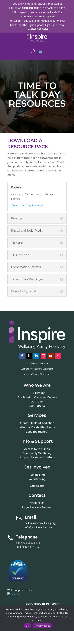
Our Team (37, 401)
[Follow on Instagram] (43, 356)
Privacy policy (42, 625)
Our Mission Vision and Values (37, 397)
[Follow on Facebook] (22, 356)
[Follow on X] (29, 356)
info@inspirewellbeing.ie (38, 527)
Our (31, 405)
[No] (69, 618)
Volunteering (37, 479)
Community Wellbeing (37, 453)
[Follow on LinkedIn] (36, 356)
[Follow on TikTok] (58, 356)
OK (27, 625)
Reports (39, 405)
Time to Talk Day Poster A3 (27, 205)
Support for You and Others (37, 457)
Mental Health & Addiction (37, 423)
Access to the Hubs (37, 449)
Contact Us (37, 503)
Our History (37, 393)
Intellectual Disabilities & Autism (37, 427)
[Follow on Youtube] (51, 356)
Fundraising (37, 474)
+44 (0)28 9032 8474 (32, 543)
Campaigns (37, 485)
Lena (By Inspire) (37, 431)
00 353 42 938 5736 (27, 547)
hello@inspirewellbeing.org (40, 523)
